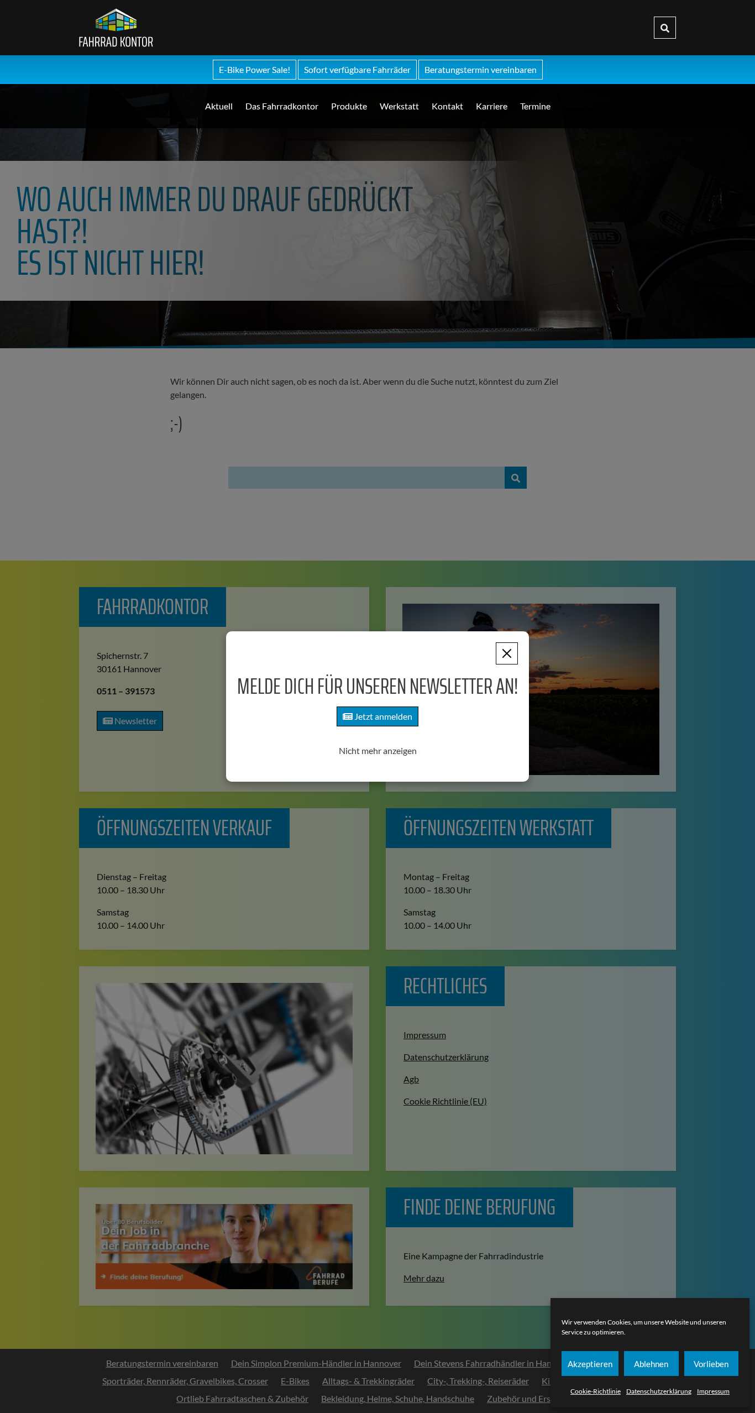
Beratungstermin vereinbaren (480, 69)
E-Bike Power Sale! (254, 69)
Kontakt (447, 106)
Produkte (349, 106)
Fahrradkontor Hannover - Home (198, 27)
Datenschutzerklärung (658, 1391)
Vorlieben (711, 1364)
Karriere (491, 106)
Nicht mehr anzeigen (378, 750)
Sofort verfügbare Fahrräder (357, 69)
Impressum (713, 1391)
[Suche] (665, 28)
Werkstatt (399, 106)
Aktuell (219, 106)
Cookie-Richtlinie (595, 1391)
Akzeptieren (590, 1364)
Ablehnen (651, 1364)
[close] (507, 653)
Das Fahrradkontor (281, 106)
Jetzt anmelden (382, 716)
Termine (535, 106)
